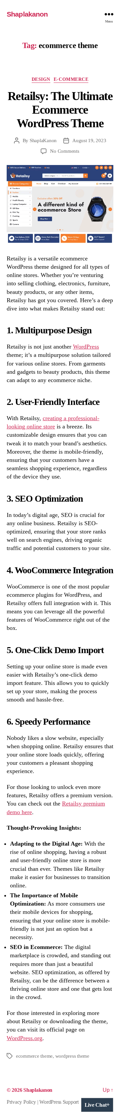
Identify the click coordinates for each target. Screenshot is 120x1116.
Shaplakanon (27, 14)
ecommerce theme (34, 1056)
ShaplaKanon (43, 140)
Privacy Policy (21, 1102)
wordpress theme (72, 1056)
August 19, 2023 (89, 140)
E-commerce (71, 79)
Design (41, 79)
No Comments (64, 151)
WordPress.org (24, 1038)
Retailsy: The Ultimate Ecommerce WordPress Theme (60, 109)
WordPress (86, 346)
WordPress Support (58, 1102)
